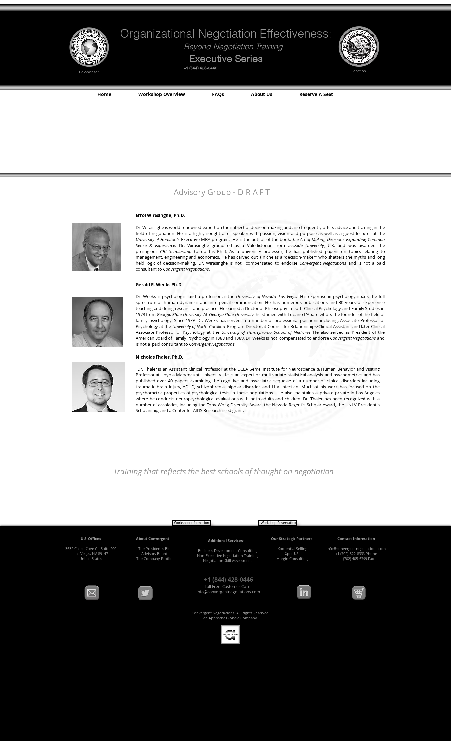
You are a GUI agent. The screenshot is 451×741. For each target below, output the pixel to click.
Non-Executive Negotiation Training (226, 555)
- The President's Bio (153, 548)
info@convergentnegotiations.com (356, 548)
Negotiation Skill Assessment (227, 560)
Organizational (157, 33)
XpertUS (291, 553)
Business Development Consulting (227, 550)
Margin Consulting (292, 558)
